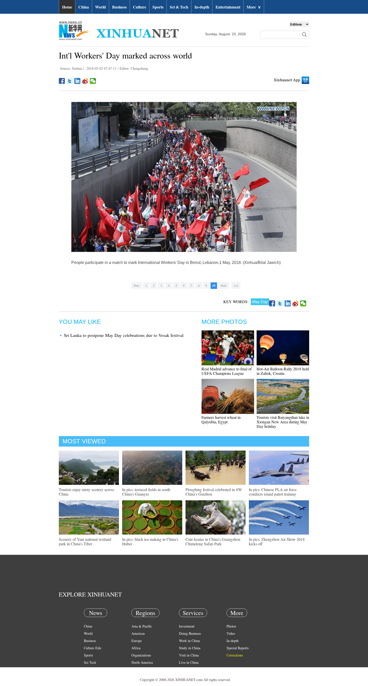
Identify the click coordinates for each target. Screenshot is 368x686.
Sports (157, 7)
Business (119, 7)
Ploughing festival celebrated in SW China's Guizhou (214, 492)
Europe (136, 640)
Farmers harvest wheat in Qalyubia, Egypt (221, 419)
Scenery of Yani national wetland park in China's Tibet (85, 541)
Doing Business (190, 633)
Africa (135, 648)
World (100, 7)
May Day (260, 302)
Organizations (141, 655)
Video (231, 633)
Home (67, 7)
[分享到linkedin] (77, 81)
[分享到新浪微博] (85, 81)
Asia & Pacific (141, 626)
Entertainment (228, 7)
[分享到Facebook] (62, 81)
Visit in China (189, 655)
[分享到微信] (93, 81)
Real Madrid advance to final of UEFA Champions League (227, 371)
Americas (138, 633)
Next (223, 285)
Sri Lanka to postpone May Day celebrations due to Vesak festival (123, 335)
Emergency (187, 669)
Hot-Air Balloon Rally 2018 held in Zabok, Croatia (283, 371)
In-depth (202, 7)
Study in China (189, 648)
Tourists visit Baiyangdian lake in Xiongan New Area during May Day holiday (283, 422)
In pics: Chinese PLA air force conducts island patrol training (273, 492)
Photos (231, 626)
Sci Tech (90, 662)
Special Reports (238, 648)
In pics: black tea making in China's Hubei (150, 541)
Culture (139, 7)
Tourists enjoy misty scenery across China (86, 492)
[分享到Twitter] (70, 81)
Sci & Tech (179, 7)
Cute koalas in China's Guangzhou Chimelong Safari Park (213, 541)
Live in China (189, 662)
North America (142, 662)
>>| (236, 285)
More (254, 7)
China (83, 7)
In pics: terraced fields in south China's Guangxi (146, 492)
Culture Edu (92, 648)
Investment (187, 626)
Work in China (189, 640)
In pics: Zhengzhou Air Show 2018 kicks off (277, 541)
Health (88, 669)
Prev (136, 285)
